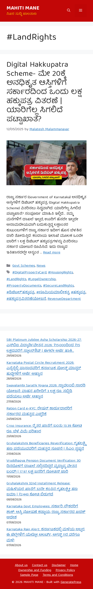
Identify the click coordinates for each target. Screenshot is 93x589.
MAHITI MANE (22, 8)
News (41, 266)
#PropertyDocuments (24, 286)
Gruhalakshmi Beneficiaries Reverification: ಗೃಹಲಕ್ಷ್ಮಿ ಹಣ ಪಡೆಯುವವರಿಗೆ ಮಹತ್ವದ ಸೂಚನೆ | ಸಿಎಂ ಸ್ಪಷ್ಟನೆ (46, 446)
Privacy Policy (65, 570)
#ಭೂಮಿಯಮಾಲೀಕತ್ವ (52, 292)
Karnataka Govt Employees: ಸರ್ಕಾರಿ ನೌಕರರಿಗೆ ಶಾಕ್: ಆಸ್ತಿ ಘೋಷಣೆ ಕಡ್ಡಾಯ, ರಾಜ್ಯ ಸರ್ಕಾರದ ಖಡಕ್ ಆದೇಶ (45, 512)
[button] (69, 10)
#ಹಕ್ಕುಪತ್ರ (78, 292)
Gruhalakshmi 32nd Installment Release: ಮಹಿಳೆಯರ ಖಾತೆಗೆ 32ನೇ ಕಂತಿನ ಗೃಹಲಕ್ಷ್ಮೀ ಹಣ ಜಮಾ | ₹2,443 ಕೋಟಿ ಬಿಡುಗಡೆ (42, 489)
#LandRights (16, 279)
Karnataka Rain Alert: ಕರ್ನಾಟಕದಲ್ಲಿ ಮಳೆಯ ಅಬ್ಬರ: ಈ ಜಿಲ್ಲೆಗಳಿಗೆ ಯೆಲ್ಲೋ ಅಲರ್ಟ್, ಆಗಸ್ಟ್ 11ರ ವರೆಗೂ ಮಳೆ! (45, 535)
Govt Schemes (23, 266)
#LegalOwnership (42, 279)
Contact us (39, 565)
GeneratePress (71, 582)
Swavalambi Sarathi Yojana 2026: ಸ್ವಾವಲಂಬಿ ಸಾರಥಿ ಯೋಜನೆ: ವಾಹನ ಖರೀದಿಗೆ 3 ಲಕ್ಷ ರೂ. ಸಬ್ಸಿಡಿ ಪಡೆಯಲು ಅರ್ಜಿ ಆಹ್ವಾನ (45, 391)
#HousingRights (60, 272)
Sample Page (29, 575)
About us (21, 565)
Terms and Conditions (58, 575)
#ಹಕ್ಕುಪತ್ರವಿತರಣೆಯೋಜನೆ (26, 299)
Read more (51, 253)
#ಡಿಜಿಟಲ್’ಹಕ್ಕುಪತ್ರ (20, 292)
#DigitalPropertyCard (29, 272)
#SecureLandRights (58, 286)
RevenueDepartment (64, 299)
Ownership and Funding (34, 570)
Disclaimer (59, 565)
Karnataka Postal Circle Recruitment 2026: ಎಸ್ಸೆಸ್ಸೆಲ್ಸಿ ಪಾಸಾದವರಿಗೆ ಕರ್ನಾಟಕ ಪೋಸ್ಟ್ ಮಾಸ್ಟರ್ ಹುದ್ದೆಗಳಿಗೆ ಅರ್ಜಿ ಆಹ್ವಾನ (43, 368)
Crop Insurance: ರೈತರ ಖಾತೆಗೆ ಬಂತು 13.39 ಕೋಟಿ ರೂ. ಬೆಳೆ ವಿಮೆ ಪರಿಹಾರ (44, 429)
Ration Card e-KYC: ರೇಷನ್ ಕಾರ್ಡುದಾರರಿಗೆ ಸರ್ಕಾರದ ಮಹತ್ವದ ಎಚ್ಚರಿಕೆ (39, 411)
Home (74, 565)
